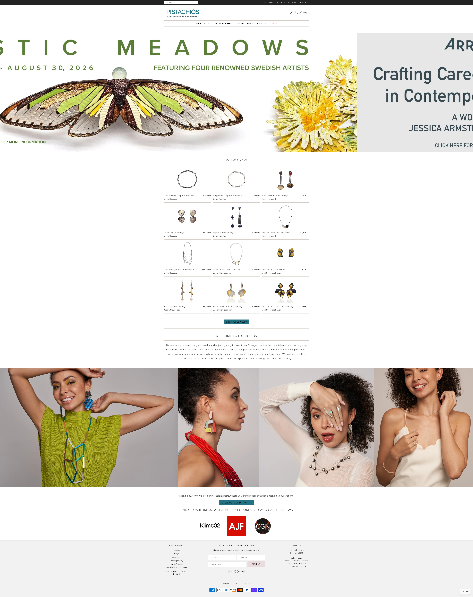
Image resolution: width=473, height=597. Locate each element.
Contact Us (176, 549)
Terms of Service (176, 556)
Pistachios (232, 576)
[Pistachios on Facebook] (291, 12)
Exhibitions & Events (251, 24)
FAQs (176, 546)
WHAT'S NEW (236, 160)
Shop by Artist (223, 24)
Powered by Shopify (243, 576)
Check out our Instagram (236, 503)
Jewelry (201, 24)
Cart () (292, 2)
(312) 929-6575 (269, 2)
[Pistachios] (183, 13)
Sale (274, 24)
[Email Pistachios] (305, 12)
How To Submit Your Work (176, 560)
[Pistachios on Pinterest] (296, 12)
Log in (280, 2)
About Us (176, 542)
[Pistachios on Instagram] (300, 12)
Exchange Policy (176, 553)
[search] (181, 2)
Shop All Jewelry (236, 322)
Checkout (303, 2)
